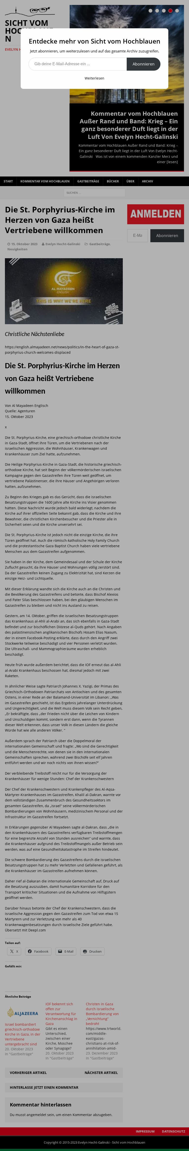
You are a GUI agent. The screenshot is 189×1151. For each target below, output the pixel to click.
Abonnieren (144, 64)
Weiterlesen (94, 78)
